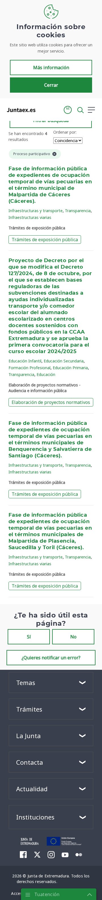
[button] (67, 109)
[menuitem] (23, 854)
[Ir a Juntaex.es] (19, 110)
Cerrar (51, 85)
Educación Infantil (24, 361)
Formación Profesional (29, 367)
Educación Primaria (70, 367)
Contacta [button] (29, 762)
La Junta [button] (28, 735)
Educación (46, 374)
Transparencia (78, 210)
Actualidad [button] (32, 788)
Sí (29, 637)
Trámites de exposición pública (45, 239)
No (73, 637)
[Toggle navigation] (43, 109)
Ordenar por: (64, 132)
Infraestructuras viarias (29, 217)
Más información (51, 67)
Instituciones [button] (35, 817)
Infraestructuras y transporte (35, 210)
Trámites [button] (29, 709)
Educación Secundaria (64, 361)
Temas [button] (25, 682)
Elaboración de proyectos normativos (51, 402)
